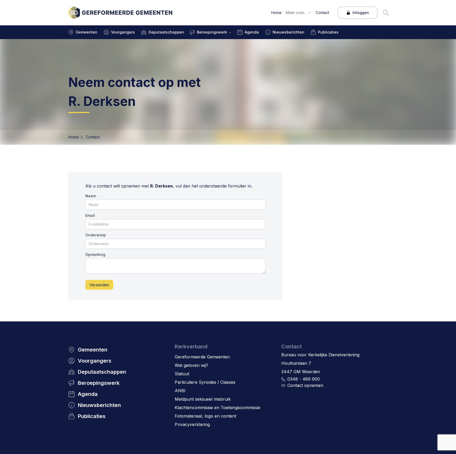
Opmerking (95, 254)
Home (73, 137)
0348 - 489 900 (303, 379)
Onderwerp (95, 235)
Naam (90, 196)
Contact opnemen (305, 385)
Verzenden (99, 285)
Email (90, 215)
